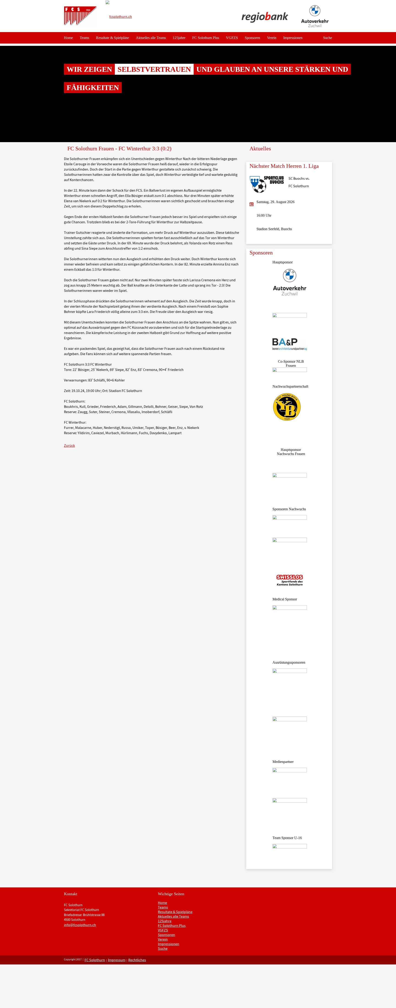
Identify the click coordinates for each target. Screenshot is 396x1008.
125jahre (179, 38)
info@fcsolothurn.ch (80, 924)
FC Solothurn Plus (205, 38)
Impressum (116, 960)
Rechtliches (137, 960)
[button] (29, 94)
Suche (327, 38)
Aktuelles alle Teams (151, 38)
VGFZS (232, 38)
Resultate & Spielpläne (112, 38)
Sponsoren (252, 38)
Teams (84, 38)
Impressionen (292, 38)
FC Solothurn (95, 960)
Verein (271, 38)
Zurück (69, 445)
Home (68, 38)
